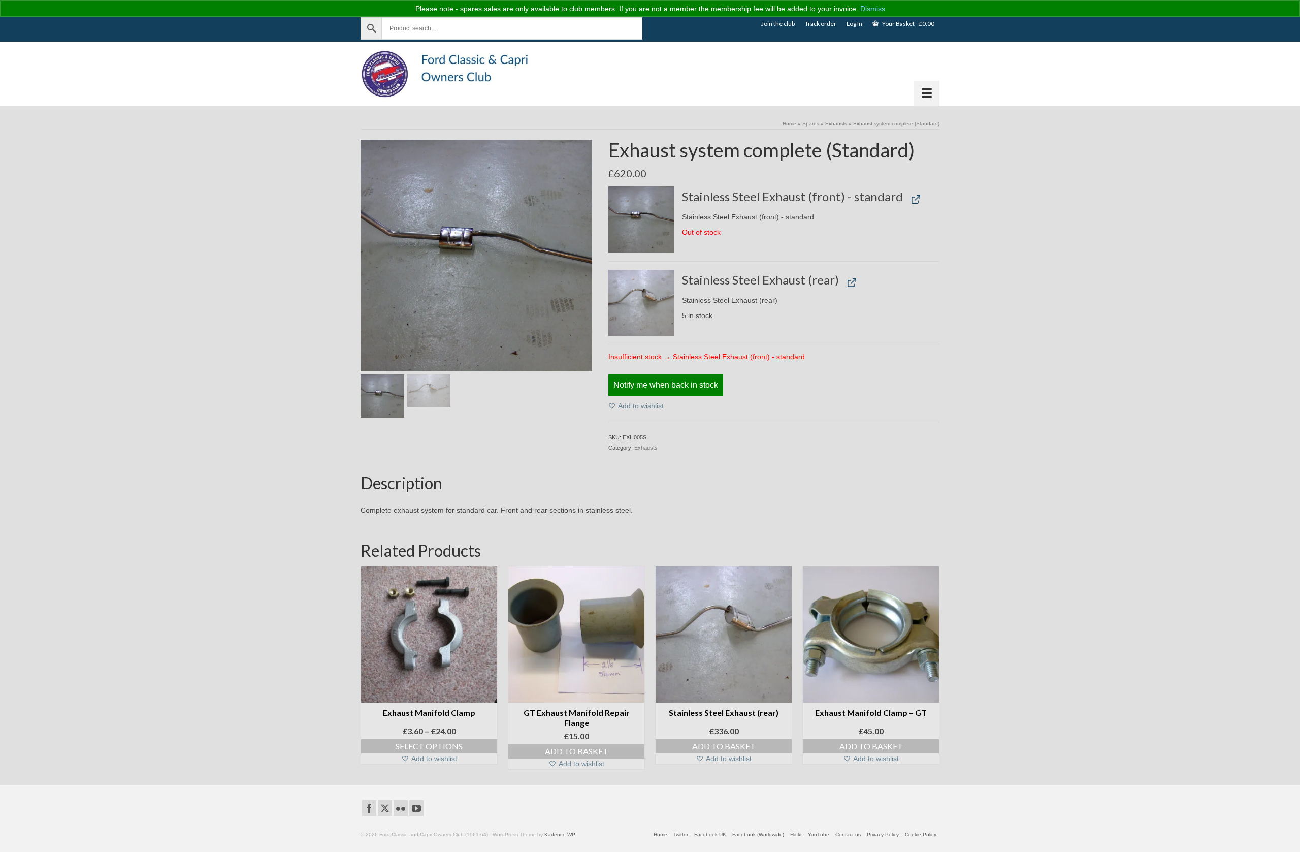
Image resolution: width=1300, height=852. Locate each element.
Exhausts (646, 448)
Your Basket (907, 23)
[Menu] (926, 93)
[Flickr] (401, 808)
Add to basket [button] (576, 751)
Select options (429, 746)
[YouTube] (416, 808)
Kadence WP (559, 834)
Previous (369, 668)
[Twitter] (385, 808)
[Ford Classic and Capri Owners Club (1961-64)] (452, 74)
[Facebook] (369, 808)
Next (930, 668)
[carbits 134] (476, 255)
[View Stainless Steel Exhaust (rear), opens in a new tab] (850, 281)
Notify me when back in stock (665, 385)
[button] (641, 219)
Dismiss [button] (872, 9)
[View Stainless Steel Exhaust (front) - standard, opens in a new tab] (914, 199)
